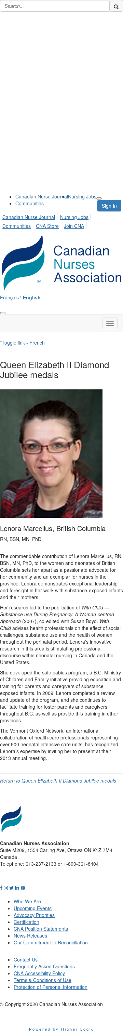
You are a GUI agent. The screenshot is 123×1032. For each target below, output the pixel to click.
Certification (26, 921)
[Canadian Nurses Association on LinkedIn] (17, 887)
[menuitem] (41, 196)
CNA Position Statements (41, 928)
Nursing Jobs (82, 196)
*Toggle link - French (22, 342)
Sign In (109, 205)
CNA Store (47, 225)
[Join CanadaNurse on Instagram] (6, 887)
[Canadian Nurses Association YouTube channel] (22, 887)
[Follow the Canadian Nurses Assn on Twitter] (11, 887)
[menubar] (61, 220)
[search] (116, 6)
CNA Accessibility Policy (39, 973)
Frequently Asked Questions (44, 966)
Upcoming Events (33, 908)
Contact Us (26, 959)
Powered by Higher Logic (61, 1029)
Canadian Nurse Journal (41, 196)
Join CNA (74, 225)
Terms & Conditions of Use (42, 980)
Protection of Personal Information (50, 986)
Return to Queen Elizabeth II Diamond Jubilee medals (58, 780)
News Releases (30, 935)
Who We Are (27, 901)
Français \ (20, 297)
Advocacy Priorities (34, 915)
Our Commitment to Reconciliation (51, 942)
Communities (29, 203)
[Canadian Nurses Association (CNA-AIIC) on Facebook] (1, 887)
